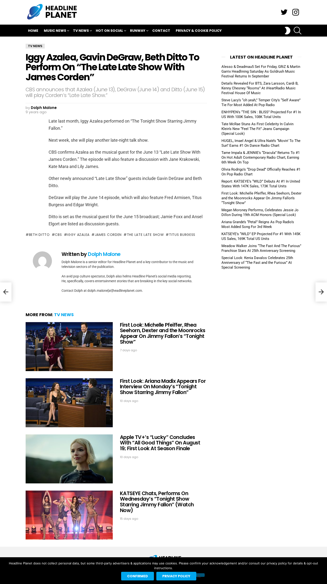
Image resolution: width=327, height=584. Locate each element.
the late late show (145, 234)
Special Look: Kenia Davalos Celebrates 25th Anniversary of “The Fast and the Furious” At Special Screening (257, 263)
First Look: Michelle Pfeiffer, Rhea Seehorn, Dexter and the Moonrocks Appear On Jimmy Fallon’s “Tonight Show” (162, 333)
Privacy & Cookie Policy (199, 30)
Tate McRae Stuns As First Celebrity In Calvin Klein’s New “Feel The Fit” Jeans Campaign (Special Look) (257, 129)
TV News (81, 30)
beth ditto (39, 234)
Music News (55, 30)
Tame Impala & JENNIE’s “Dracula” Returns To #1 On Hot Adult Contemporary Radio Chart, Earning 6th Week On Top (260, 157)
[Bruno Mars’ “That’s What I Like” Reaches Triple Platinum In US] (5, 292)
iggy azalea (78, 234)
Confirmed (137, 576)
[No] (199, 575)
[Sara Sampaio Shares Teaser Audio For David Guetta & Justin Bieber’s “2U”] (321, 292)
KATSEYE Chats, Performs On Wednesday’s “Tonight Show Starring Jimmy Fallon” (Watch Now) (157, 502)
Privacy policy (176, 576)
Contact (161, 30)
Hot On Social (109, 30)
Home (33, 30)
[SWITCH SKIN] (287, 31)
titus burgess (182, 234)
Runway (137, 30)
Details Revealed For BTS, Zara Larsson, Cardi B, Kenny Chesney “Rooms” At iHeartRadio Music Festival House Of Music (259, 88)
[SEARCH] (297, 31)
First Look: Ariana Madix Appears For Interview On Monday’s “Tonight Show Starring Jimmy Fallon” (163, 387)
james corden (108, 234)
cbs (58, 234)
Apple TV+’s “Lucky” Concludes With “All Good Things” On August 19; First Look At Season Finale (160, 443)
